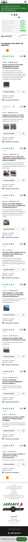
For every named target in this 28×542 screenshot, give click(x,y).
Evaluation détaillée (9, 91)
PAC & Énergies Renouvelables (14, 488)
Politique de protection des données (14, 497)
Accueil (14, 485)
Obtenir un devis (21, 539)
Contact (14, 491)
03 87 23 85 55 (15, 523)
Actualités (14, 492)
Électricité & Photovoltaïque (14, 486)
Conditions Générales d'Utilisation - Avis (14, 495)
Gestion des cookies (14, 498)
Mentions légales (14, 494)
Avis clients (14, 489)
